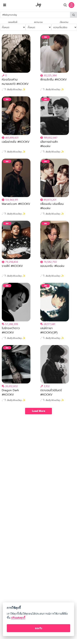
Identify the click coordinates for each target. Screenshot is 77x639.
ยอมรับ (38, 628)
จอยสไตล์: (13, 22)
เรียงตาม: (64, 22)
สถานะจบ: (38, 22)
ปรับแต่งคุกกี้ (18, 617)
